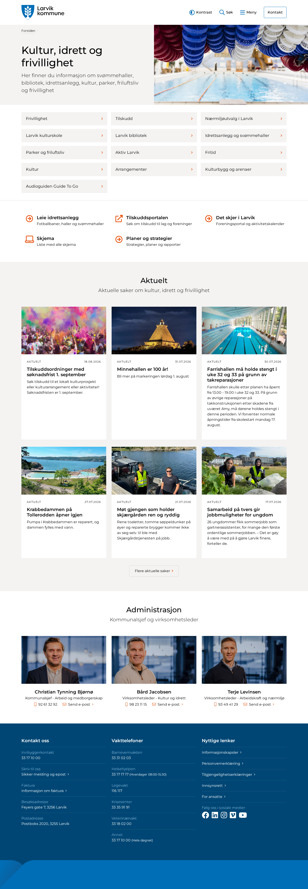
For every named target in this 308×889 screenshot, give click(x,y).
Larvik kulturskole (44, 135)
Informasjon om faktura (42, 791)
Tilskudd (124, 118)
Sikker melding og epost (44, 774)
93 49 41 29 (228, 704)
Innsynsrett (213, 785)
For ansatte (212, 797)
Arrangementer (131, 169)
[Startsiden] (42, 12)
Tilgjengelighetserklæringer (227, 774)
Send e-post (79, 704)
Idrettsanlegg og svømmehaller (237, 135)
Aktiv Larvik (127, 152)
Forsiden (28, 31)
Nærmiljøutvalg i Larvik (229, 118)
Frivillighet (36, 118)
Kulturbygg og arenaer (228, 169)
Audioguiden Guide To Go (52, 186)
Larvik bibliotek (131, 135)
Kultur (32, 169)
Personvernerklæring (221, 763)
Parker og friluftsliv (45, 152)
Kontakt (275, 12)
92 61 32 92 (47, 704)
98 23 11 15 (138, 704)
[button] (200, 12)
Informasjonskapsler (220, 752)
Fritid (210, 152)
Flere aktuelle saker (152, 571)
